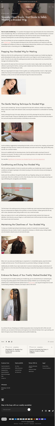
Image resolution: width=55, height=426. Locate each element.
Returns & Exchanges (5, 374)
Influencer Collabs (32, 369)
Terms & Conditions (47, 368)
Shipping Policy (4, 370)
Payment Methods (5, 372)
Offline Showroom (19, 368)
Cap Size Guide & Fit (5, 366)
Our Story (17, 366)
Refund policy (16, 423)
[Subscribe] (29, 409)
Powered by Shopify (30, 421)
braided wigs (7, 42)
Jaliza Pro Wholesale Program (33, 367)
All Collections (18, 372)
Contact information (38, 423)
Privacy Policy (45, 366)
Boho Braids (32, 282)
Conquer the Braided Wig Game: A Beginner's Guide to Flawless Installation (39, 351)
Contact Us (3, 378)
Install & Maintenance (5, 368)
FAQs (2, 376)
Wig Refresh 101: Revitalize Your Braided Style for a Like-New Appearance (26, 159)
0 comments (52, 341)
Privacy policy (21, 423)
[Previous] (1, 1)
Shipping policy (32, 423)
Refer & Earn (31, 371)
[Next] (53, 1)
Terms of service (26, 423)
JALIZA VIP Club (18, 370)
